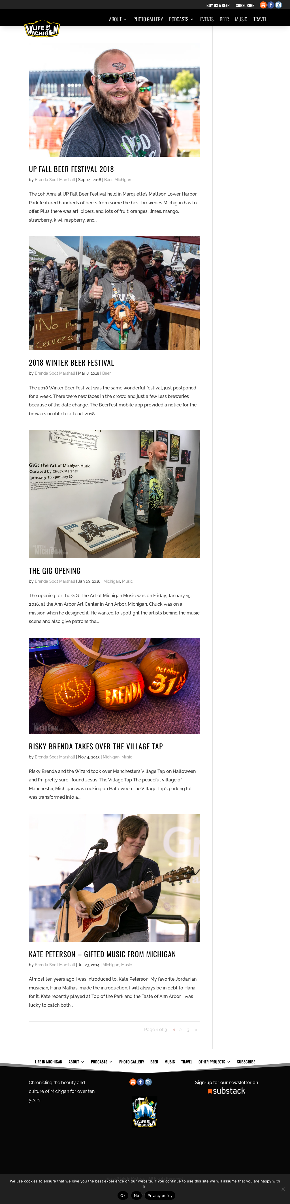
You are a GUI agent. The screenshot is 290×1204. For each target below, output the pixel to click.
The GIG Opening (55, 570)
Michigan (122, 179)
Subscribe (245, 5)
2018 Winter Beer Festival (71, 362)
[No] (283, 1189)
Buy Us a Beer (218, 5)
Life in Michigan (48, 1061)
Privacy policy (160, 1195)
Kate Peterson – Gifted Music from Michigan (102, 953)
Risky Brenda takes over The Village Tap (96, 746)
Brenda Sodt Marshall (55, 179)
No (136, 1195)
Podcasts (178, 19)
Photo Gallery (148, 19)
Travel (260, 19)
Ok (122, 1195)
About (115, 19)
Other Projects (245, 40)
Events (207, 19)
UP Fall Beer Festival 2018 (71, 168)
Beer (224, 19)
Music (241, 19)
